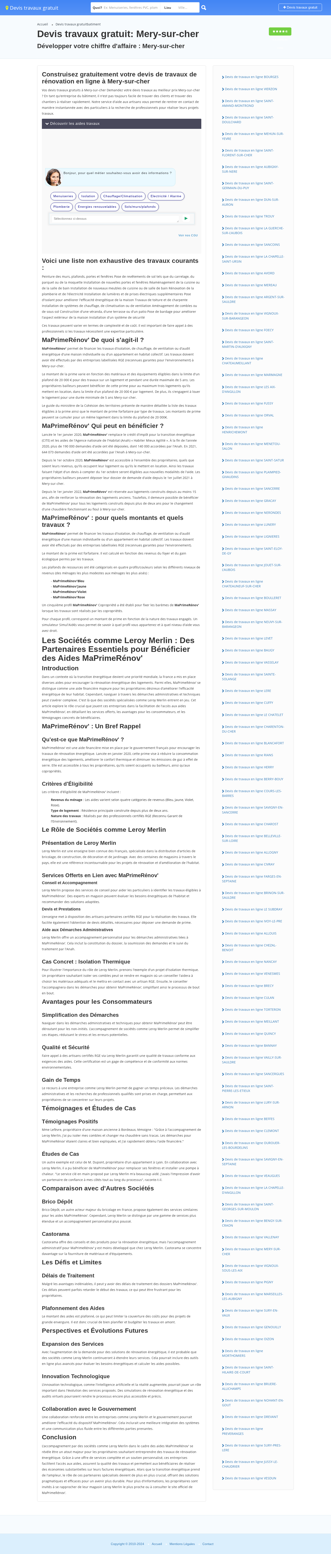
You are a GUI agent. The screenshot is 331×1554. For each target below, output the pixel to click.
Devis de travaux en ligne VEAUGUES (252, 1176)
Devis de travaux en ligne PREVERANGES (242, 1431)
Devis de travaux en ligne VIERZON (251, 89)
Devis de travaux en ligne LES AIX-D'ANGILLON (249, 389)
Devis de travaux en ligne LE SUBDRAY (253, 909)
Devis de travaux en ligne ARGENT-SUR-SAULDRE (253, 299)
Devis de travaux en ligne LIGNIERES (252, 536)
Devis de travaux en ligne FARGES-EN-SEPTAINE (252, 878)
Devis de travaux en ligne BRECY (249, 986)
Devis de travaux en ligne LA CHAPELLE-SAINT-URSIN (253, 258)
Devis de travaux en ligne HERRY (249, 767)
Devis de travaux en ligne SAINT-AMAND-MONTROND (248, 103)
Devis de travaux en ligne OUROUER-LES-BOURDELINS (251, 1145)
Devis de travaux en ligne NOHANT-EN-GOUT (253, 1402)
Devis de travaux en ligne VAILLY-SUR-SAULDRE (252, 1059)
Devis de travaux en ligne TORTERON (253, 1009)
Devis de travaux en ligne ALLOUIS (251, 933)
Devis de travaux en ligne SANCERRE (252, 488)
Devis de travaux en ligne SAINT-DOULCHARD (248, 119)
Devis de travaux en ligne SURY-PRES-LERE (251, 1447)
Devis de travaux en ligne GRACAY (250, 501)
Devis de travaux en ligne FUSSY (249, 403)
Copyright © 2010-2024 (127, 1544)
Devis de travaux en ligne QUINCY (250, 1033)
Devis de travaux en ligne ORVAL (249, 415)
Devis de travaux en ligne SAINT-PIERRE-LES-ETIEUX (248, 1088)
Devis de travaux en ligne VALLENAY (252, 1237)
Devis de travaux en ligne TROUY (249, 216)
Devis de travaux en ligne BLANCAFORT (254, 743)
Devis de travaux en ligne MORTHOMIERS (242, 1353)
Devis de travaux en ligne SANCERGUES (254, 1074)
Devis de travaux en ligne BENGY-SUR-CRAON (252, 1223)
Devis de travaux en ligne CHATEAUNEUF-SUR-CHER (242, 583)
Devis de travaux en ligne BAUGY (249, 650)
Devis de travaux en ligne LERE (248, 691)
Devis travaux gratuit (33, 7)
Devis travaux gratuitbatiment (78, 24)
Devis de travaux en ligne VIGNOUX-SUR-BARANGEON (250, 315)
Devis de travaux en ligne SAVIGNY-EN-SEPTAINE (252, 1161)
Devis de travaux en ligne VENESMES (252, 973)
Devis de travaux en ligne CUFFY (249, 702)
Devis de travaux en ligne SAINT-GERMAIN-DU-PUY (248, 185)
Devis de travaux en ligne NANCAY (251, 961)
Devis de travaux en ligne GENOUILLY (253, 1327)
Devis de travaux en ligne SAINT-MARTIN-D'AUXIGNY (248, 344)
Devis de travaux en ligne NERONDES (253, 512)
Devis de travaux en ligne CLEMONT (252, 1131)
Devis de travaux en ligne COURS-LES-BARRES (252, 793)
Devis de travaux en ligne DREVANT (251, 1417)
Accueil (42, 24)
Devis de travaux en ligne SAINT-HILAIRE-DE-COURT (248, 1369)
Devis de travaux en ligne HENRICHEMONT (242, 429)
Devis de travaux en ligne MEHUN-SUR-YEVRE (253, 136)
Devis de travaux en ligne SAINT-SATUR (254, 460)
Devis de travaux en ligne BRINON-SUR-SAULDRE (253, 895)
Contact (207, 1544)
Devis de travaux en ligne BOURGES (252, 77)
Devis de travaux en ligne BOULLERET (253, 598)
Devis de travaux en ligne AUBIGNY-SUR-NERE (250, 169)
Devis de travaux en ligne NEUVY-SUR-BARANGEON (252, 624)
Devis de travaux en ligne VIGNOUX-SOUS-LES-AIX (250, 1267)
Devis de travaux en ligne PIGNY (249, 1282)
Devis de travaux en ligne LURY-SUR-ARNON (251, 1104)
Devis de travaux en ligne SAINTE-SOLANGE (249, 676)
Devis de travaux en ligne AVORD (249, 273)
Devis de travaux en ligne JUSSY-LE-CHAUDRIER (250, 1464)
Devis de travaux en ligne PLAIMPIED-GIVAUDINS (251, 474)
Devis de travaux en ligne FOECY (249, 330)
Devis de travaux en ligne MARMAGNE (253, 375)
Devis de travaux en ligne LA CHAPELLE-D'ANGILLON (253, 1189)
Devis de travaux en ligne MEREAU (251, 285)
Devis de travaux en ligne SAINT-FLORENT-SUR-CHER (248, 152)
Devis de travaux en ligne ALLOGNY (251, 852)
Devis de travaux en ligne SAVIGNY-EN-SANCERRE (252, 809)
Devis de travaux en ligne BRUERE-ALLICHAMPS (249, 1386)
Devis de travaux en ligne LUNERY (250, 524)
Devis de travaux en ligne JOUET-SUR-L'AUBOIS (251, 567)
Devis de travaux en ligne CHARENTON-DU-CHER (253, 728)
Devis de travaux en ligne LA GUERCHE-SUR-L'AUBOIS (253, 230)
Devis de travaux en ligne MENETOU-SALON (251, 446)
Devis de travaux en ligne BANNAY (251, 1045)
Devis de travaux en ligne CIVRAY (249, 864)
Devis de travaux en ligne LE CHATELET (254, 715)
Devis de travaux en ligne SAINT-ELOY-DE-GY (252, 550)
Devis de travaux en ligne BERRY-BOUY (254, 779)
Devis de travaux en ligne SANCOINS (252, 244)
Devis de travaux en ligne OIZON (249, 1339)
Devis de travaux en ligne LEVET (249, 638)
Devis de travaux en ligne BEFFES (249, 1119)
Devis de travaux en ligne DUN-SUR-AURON (250, 201)
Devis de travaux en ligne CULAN (249, 997)
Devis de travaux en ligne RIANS (249, 755)
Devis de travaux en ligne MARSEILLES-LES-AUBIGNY (252, 1296)
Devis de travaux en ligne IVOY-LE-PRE (253, 921)
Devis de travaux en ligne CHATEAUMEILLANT (242, 360)
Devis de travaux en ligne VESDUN (250, 1478)
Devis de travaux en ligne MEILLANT (252, 1021)
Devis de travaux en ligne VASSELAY (252, 662)
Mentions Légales (182, 1544)
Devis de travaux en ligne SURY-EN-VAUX (250, 1312)
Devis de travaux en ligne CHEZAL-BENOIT (249, 947)
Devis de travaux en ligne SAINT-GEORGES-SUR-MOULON (248, 1206)
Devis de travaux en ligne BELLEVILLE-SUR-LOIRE (251, 838)
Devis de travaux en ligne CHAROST (251, 824)
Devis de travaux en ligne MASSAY (250, 610)
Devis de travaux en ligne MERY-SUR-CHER (251, 1251)
